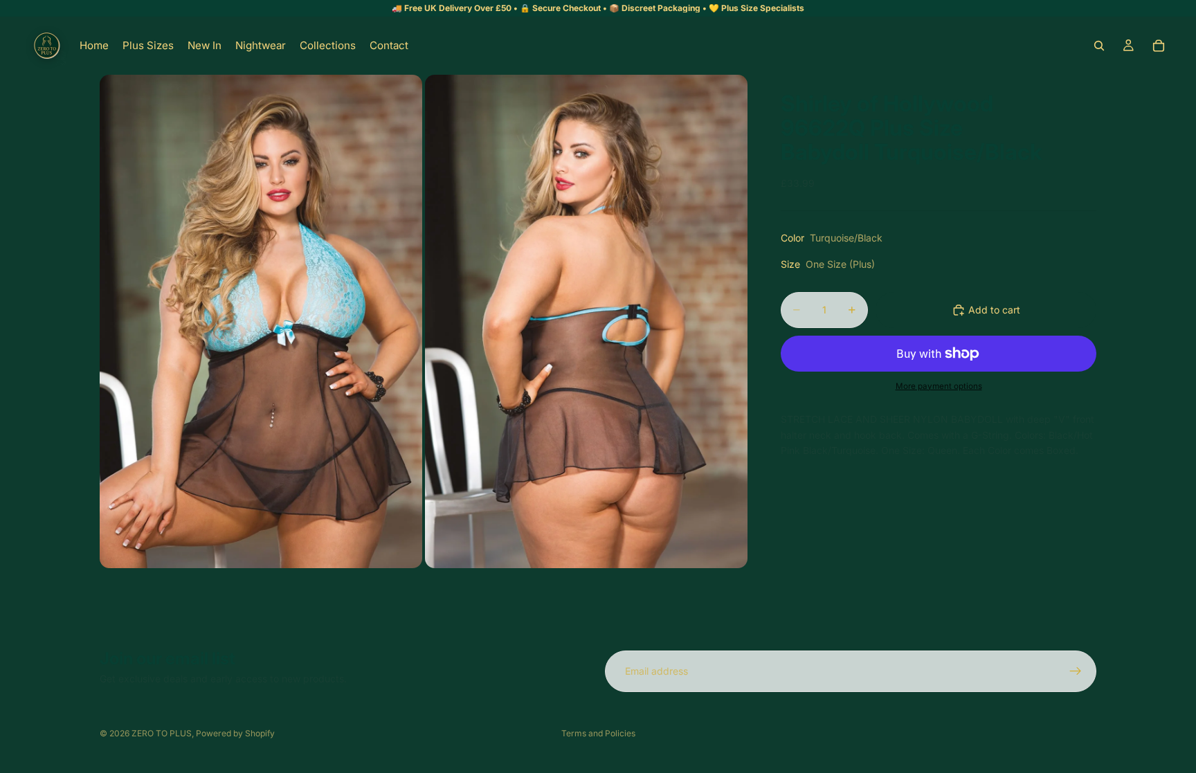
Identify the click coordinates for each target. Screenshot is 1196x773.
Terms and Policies (598, 733)
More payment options (939, 386)
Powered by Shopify (235, 733)
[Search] (1099, 45)
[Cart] (1158, 45)
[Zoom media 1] (261, 321)
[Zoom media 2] (586, 321)
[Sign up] (1075, 671)
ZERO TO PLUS (162, 733)
